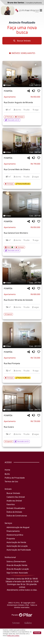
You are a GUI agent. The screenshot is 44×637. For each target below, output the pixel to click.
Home (7, 470)
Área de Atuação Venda (17, 565)
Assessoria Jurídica (15, 535)
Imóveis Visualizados (16, 508)
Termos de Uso (11, 481)
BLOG (7, 474)
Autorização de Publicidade (19, 549)
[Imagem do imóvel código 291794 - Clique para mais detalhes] (22, 271)
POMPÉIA (8, 91)
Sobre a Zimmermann (16, 561)
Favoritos (11, 504)
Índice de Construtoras (17, 515)
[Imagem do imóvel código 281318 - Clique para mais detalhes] (22, 335)
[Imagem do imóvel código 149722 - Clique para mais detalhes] (22, 74)
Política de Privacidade (15, 477)
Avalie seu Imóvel (14, 500)
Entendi (37, 633)
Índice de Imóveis (14, 512)
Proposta (11, 538)
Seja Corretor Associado (17, 572)
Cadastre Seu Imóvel (16, 497)
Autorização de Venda (16, 542)
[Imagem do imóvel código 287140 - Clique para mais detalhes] (22, 204)
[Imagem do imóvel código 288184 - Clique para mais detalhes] (22, 141)
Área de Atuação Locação (18, 569)
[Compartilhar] (28, 91)
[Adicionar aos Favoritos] (38, 91)
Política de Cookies (13, 636)
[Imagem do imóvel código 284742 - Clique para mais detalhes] (22, 398)
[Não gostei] (33, 91)
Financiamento (13, 531)
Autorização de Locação (17, 546)
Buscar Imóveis (24, 40)
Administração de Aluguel (18, 527)
